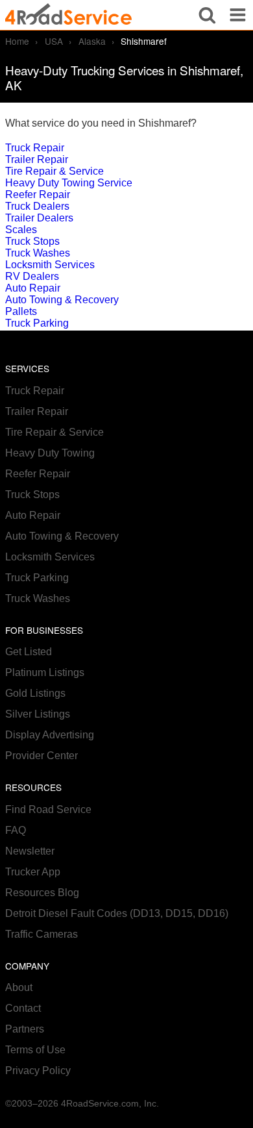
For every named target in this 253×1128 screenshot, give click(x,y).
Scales (21, 229)
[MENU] (238, 15)
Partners (24, 1028)
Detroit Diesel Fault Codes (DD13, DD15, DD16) (116, 913)
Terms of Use (35, 1049)
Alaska (92, 40)
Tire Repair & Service (54, 171)
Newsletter (29, 851)
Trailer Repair (36, 159)
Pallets (21, 311)
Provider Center (41, 755)
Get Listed (28, 651)
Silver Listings (37, 714)
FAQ (15, 830)
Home (17, 40)
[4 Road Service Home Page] (68, 14)
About (18, 987)
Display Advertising (49, 734)
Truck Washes (37, 252)
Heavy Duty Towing (50, 452)
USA (54, 40)
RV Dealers (32, 276)
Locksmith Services (50, 264)
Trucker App (32, 871)
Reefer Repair (37, 194)
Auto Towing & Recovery (62, 299)
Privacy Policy (38, 1070)
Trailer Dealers (39, 217)
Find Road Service (48, 809)
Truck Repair (34, 147)
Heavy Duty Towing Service (68, 182)
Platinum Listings (44, 672)
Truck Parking (37, 323)
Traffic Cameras (41, 934)
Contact (23, 1008)
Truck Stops (32, 241)
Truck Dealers (37, 206)
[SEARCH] (207, 15)
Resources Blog (42, 892)
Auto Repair (32, 288)
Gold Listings (35, 693)
